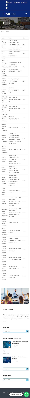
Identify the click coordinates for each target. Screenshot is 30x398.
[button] (26, 394)
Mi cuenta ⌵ (24, 2)
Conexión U (9, 2)
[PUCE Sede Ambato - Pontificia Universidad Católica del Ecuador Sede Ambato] (9, 14)
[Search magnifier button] (27, 331)
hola (4, 351)
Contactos (17, 2)
